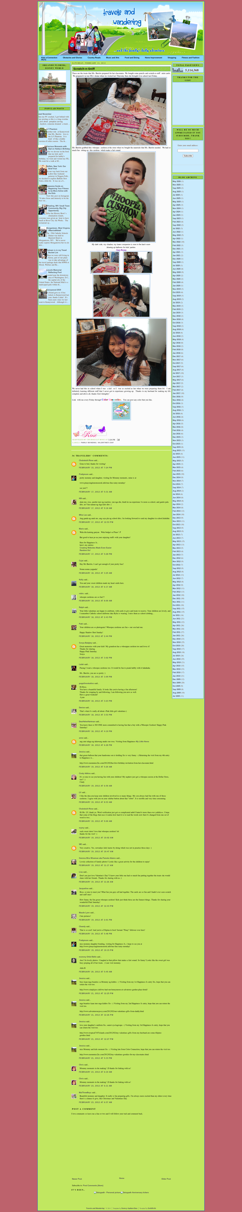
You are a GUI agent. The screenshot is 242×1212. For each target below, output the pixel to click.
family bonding (89, 442)
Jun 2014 (176, 498)
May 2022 (177, 235)
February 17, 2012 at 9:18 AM (95, 508)
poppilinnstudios (86, 683)
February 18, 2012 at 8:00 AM (95, 601)
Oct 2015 (176, 444)
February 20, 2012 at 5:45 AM (95, 972)
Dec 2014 (176, 478)
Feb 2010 (176, 673)
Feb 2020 (176, 282)
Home (121, 1178)
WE (80, 844)
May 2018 (177, 340)
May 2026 (177, 181)
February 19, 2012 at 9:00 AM (95, 821)
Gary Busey (121, 250)
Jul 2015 (176, 454)
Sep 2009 (177, 689)
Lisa (81, 872)
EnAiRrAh (152, 1208)
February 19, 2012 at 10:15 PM (96, 950)
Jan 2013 (176, 555)
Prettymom (84, 474)
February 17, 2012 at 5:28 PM (95, 554)
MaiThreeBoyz (85, 1093)
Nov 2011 (176, 602)
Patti (81, 624)
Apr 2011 (176, 626)
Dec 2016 (176, 397)
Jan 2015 (176, 474)
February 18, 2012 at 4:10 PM (95, 731)
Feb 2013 (176, 551)
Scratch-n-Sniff (84, 68)
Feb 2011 (176, 632)
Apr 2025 (176, 205)
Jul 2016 (176, 414)
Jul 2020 (176, 266)
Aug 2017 (177, 370)
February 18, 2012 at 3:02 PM (95, 658)
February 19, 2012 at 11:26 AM (96, 882)
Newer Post (77, 1179)
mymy (81, 828)
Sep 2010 (177, 649)
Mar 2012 (176, 589)
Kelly (81, 580)
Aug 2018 (177, 329)
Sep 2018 (177, 326)
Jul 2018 (176, 333)
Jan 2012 (176, 595)
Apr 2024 (176, 212)
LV (80, 792)
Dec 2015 (176, 437)
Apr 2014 (176, 504)
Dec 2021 (176, 249)
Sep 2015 (177, 447)
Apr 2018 (176, 343)
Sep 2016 (177, 407)
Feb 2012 (176, 592)
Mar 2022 (176, 242)
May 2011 (177, 622)
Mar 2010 (176, 669)
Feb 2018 (176, 350)
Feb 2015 (176, 471)
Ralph (81, 607)
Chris (81, 1065)
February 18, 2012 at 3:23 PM (95, 701)
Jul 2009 (176, 696)
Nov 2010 (177, 642)
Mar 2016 (176, 427)
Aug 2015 (177, 451)
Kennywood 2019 (53, 290)
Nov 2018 (177, 319)
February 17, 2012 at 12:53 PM (96, 522)
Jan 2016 (176, 434)
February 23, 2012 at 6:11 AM (95, 1086)
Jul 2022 (176, 229)
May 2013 (177, 541)
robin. (81, 594)
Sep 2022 (177, 225)
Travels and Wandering (95, 1208)
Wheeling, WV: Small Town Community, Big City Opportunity (58, 208)
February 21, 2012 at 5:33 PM (95, 1058)
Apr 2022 (176, 239)
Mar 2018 (176, 346)
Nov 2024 (177, 208)
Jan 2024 (176, 215)
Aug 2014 (177, 491)
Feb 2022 (176, 245)
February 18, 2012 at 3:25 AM (95, 573)
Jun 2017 (176, 377)
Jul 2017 (176, 373)
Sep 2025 (177, 188)
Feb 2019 (176, 309)
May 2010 (177, 662)
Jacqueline (83, 888)
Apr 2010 (176, 666)
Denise (82, 708)
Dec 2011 (176, 599)
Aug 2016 (177, 410)
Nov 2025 (177, 185)
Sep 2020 (177, 262)
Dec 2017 (176, 356)
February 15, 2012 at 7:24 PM (95, 468)
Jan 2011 (176, 636)
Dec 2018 (176, 316)
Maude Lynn (84, 913)
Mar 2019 (176, 306)
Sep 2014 (177, 488)
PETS (43, 59)
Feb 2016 (176, 430)
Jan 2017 (176, 393)
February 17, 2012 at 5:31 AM (95, 492)
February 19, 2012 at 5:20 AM (95, 767)
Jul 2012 (176, 575)
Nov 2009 (177, 683)
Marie (81, 529)
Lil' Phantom (51, 129)
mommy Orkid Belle (87, 957)
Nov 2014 (177, 481)
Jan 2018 (176, 353)
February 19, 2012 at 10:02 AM (96, 838)
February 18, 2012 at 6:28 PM (95, 745)
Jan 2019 (176, 313)
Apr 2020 (176, 276)
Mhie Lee (83, 515)
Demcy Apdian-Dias (129, 1208)
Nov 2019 (177, 289)
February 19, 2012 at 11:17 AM (96, 865)
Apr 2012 (176, 585)
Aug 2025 (177, 192)
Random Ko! (85, 550)
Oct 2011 (176, 605)
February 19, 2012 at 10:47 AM (96, 852)
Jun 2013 (176, 538)
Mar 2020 (176, 279)
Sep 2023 (177, 218)
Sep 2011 (176, 609)
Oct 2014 (176, 484)
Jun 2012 (176, 578)
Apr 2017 (176, 383)
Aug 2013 (177, 531)
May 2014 (177, 501)
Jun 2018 (176, 336)
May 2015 (177, 461)
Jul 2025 (176, 195)
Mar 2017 (176, 387)
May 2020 (177, 272)
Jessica (82, 752)
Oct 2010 (176, 646)
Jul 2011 (176, 615)
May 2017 (177, 380)
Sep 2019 (177, 296)
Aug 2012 (177, 572)
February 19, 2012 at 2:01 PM (95, 920)
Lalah (81, 664)
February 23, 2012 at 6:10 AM (95, 1072)
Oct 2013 (176, 525)
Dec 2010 (176, 639)
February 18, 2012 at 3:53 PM (95, 715)
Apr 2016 (176, 424)
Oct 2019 (176, 292)
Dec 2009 (176, 679)
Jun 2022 (176, 232)
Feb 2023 (176, 222)
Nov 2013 (177, 521)
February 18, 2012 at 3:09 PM (95, 677)
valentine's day (106, 442)
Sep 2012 (177, 568)
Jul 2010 (176, 656)
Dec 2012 (176, 558)
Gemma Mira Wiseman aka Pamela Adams (97, 858)
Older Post (166, 1179)
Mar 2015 (176, 467)
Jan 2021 (176, 256)
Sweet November (44, 114)
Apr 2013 (176, 545)
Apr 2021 (176, 252)
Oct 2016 (176, 403)
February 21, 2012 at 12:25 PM (96, 993)
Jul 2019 (176, 303)
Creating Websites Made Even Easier (95, 548)
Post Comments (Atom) (93, 1186)
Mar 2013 (176, 548)
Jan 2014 (176, 515)
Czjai (81, 561)
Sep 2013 (177, 528)
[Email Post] (118, 439)
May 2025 (177, 202)
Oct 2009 (176, 686)
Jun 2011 (176, 619)
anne (81, 738)
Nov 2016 (177, 400)
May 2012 (177, 582)
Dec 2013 (176, 518)
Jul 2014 (176, 494)
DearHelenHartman (87, 722)
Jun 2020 (176, 269)
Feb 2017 (176, 390)
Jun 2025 (176, 198)
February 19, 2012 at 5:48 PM (95, 934)
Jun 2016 (176, 417)
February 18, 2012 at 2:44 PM (95, 636)
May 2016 (177, 420)
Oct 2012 (176, 565)
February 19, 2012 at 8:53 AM (95, 802)
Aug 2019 (177, 299)
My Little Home (142, 742)
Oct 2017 (176, 363)
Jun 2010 (176, 659)
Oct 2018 (176, 323)
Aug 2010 (177, 652)
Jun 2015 (176, 457)
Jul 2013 (176, 535)
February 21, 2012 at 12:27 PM (96, 1039)
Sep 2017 (177, 367)
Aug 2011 (177, 612)
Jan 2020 (176, 286)
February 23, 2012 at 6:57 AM (95, 1102)
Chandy (82, 927)
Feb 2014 (176, 511)
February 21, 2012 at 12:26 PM (96, 1015)
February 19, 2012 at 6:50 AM (95, 786)
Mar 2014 (176, 508)
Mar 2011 (176, 629)
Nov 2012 (177, 562)
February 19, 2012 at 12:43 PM (96, 906)
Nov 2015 (177, 440)
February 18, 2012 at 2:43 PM (95, 617)
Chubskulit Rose (86, 460)
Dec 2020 (176, 259)
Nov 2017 (177, 360)
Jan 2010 (176, 676)
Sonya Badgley (85, 643)
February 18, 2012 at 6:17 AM (95, 587)
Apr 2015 (176, 464)
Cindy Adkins (85, 773)
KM (80, 498)
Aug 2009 (177, 693)
